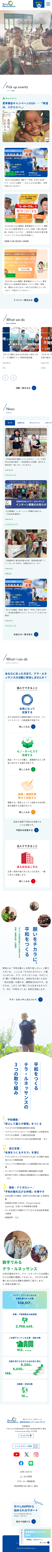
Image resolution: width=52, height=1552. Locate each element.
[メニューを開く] (48, 4)
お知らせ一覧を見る (23, 634)
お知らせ (8, 573)
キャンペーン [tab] (35, 422)
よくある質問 (26, 1476)
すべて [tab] (10, 422)
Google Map (25, 1435)
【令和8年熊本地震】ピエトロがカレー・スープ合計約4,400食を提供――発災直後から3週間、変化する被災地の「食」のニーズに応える (25, 462)
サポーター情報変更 (26, 1481)
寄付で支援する (23, 1521)
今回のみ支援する (24, 830)
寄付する (39, 2)
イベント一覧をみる (23, 299)
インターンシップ (11, 524)
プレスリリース (10, 475)
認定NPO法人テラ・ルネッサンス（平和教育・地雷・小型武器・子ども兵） (9, 4)
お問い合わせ (26, 1471)
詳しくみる (24, 726)
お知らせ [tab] (21, 422)
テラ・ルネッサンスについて (23, 999)
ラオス (43, 367)
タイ (4, 367)
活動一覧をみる (23, 387)
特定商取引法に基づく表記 (26, 1486)
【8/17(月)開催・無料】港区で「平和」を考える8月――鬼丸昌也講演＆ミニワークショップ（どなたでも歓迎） (26, 613)
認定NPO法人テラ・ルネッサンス (26, 1420)
